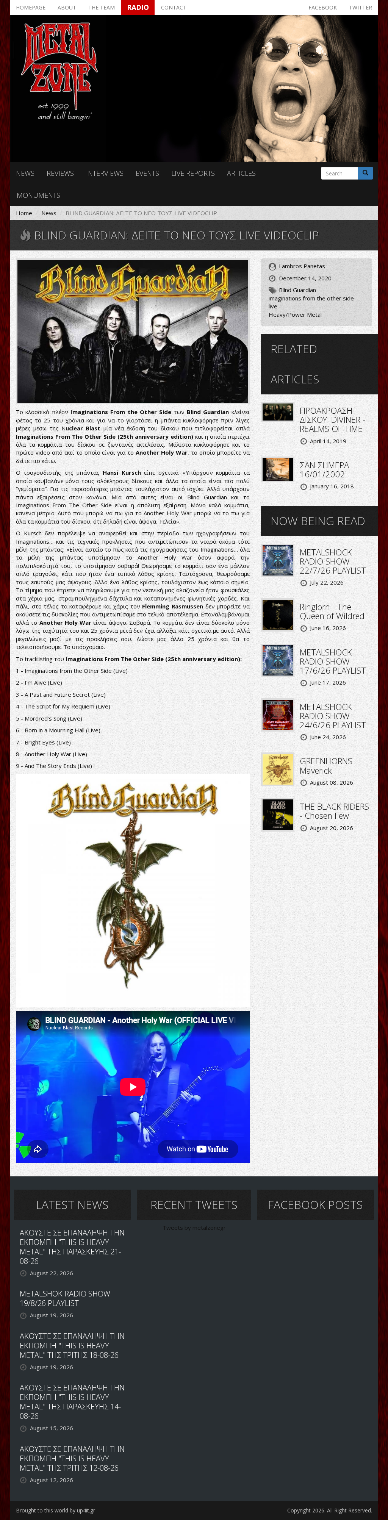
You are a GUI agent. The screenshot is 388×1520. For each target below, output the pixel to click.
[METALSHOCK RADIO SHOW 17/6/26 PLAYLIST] (277, 659)
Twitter (360, 7)
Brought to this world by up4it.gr (55, 1510)
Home (24, 213)
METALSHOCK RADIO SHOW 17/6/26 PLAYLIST (333, 661)
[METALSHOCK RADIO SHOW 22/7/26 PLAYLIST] (277, 559)
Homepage (30, 7)
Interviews (105, 173)
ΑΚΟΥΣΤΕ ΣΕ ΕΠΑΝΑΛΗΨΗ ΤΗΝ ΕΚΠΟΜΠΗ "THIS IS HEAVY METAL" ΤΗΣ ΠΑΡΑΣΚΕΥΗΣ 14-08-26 (72, 1401)
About (67, 7)
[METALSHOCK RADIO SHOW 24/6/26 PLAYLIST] (277, 714)
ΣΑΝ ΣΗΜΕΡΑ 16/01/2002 (324, 469)
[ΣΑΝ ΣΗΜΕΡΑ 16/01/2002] (277, 468)
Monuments (38, 195)
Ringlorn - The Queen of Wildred (332, 611)
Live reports (193, 173)
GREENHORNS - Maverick (328, 765)
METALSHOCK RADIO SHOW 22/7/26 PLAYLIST (333, 561)
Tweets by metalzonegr (194, 1227)
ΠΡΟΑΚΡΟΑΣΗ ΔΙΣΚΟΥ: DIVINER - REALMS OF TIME (332, 419)
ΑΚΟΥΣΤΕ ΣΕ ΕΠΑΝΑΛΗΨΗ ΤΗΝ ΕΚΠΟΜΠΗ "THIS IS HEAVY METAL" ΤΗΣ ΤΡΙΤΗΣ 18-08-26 (72, 1345)
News (25, 173)
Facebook (322, 7)
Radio (138, 7)
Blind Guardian (297, 290)
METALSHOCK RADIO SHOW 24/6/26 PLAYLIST (333, 715)
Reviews (60, 173)
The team (101, 7)
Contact (173, 7)
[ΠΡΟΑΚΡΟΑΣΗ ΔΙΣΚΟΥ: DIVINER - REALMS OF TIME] (277, 411)
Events (147, 173)
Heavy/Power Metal (295, 314)
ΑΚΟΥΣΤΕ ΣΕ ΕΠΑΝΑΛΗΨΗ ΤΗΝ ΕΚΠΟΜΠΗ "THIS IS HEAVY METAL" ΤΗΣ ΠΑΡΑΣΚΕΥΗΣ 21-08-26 (72, 1247)
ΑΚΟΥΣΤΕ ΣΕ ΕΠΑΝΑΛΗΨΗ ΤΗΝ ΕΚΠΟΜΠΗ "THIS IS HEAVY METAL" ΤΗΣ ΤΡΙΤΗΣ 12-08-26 (72, 1458)
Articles (241, 173)
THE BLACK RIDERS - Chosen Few (334, 811)
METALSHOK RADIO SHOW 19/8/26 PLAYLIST (65, 1298)
